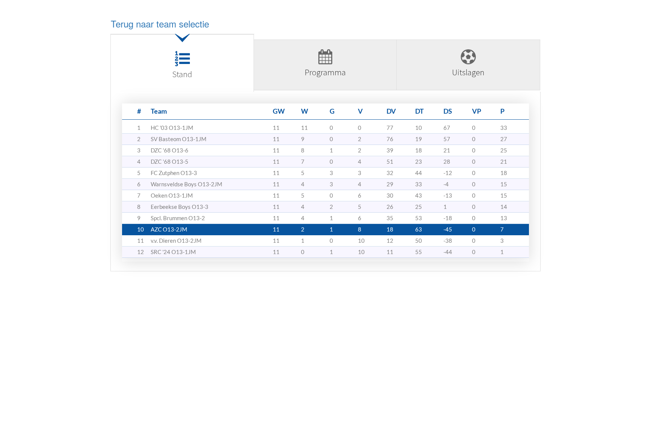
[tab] (182, 66)
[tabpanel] (325, 184)
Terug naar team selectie (160, 23)
